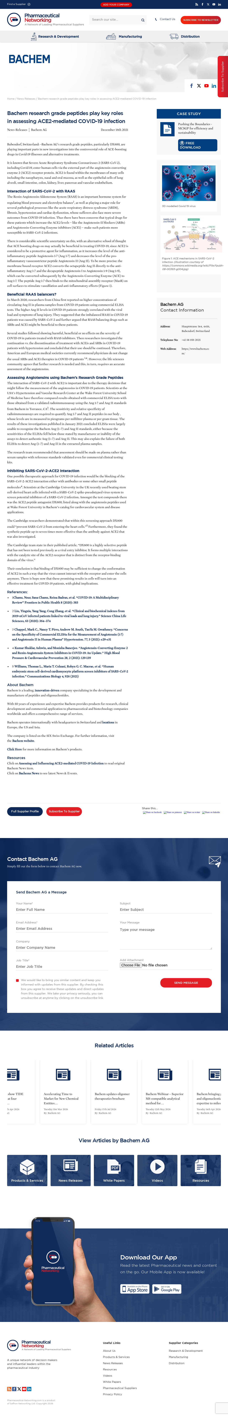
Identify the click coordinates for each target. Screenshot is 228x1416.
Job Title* (22, 960)
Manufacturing (130, 36)
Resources (110, 1369)
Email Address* (27, 922)
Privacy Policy (112, 1394)
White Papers (112, 1382)
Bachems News (29, 773)
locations (108, 722)
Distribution (190, 36)
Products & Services (116, 1357)
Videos (107, 1376)
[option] (63, 1092)
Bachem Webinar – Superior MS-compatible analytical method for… (114, 1098)
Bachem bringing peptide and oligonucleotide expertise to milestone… (163, 1098)
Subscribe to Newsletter (200, 20)
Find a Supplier (16, 4)
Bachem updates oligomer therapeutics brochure (61, 1096)
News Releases (26, 99)
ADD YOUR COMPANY (116, 4)
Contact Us (167, 19)
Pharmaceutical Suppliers (120, 1388)
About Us (109, 1351)
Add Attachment (132, 960)
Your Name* (24, 903)
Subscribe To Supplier (64, 811)
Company (23, 941)
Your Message (129, 922)
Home (10, 99)
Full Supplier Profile (25, 811)
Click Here (14, 749)
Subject (125, 903)
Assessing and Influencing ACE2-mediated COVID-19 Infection (61, 763)
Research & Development (58, 36)
